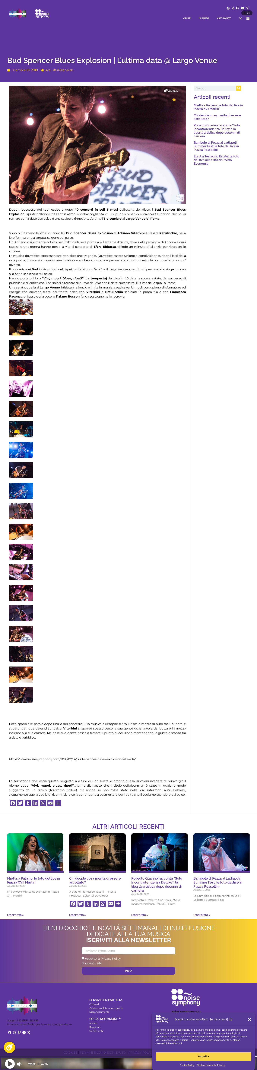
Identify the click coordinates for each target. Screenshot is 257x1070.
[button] (249, 1019)
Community (224, 17)
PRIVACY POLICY (140, 1052)
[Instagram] (232, 8)
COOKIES (70, 1052)
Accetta (203, 1056)
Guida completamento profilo (106, 1008)
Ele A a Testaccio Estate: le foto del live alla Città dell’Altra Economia (216, 160)
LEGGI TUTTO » (15, 915)
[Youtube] (242, 8)
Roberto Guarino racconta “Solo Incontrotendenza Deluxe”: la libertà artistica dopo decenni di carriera (217, 130)
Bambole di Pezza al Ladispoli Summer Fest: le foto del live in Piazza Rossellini (216, 146)
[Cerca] (238, 88)
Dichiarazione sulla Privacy (210, 1065)
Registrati (203, 17)
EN (248, 13)
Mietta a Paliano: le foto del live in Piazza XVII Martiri (218, 107)
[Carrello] (240, 18)
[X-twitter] (247, 8)
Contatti (94, 1004)
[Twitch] (237, 8)
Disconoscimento (99, 1011)
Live (47, 70)
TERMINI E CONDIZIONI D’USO (103, 1052)
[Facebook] (228, 8)
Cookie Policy (187, 1065)
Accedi (187, 17)
